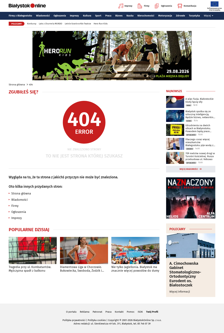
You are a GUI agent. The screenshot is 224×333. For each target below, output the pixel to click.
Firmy (146, 6)
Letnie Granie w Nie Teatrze (78, 24)
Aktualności (191, 135)
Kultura (87, 15)
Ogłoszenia (166, 6)
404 (31, 84)
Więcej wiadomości (189, 169)
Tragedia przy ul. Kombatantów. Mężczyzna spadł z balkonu (30, 268)
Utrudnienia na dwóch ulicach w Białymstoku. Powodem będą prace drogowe (198, 128)
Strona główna (17, 84)
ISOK (140, 311)
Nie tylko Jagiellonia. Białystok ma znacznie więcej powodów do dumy (135, 268)
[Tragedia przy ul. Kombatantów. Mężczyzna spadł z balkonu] (33, 250)
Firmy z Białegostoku (20, 15)
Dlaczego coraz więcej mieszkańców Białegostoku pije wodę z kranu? (199, 142)
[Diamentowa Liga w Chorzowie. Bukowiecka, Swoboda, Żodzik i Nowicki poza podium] (84, 250)
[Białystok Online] (27, 5)
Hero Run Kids (101, 24)
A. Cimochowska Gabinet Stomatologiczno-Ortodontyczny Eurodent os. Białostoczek (185, 274)
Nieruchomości (145, 15)
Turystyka (194, 15)
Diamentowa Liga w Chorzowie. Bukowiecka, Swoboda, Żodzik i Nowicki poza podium (81, 268)
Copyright (113, 320)
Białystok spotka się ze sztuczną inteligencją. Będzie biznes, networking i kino (200, 114)
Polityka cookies (97, 320)
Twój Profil (152, 311)
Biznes (118, 15)
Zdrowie (180, 15)
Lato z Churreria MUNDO (50, 24)
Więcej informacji (179, 291)
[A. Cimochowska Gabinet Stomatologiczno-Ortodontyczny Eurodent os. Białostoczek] (190, 245)
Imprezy (128, 6)
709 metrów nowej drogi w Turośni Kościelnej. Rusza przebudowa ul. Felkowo (200, 156)
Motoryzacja (165, 15)
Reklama (84, 311)
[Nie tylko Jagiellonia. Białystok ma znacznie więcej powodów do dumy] (135, 250)
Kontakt (119, 311)
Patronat (97, 311)
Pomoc (130, 311)
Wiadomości (43, 15)
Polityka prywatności (73, 320)
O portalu (71, 311)
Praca (108, 15)
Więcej (207, 15)
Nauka (129, 15)
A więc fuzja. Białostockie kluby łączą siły (199, 100)
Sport (98, 15)
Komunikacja (190, 6)
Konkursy (31, 24)
